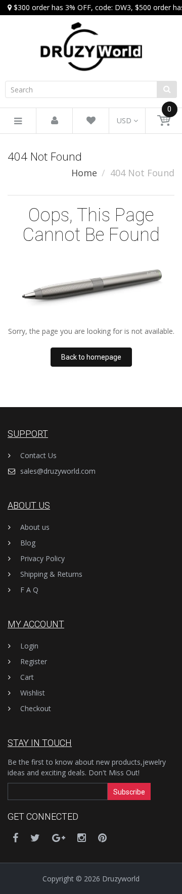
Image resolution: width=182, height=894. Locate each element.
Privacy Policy (42, 558)
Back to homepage (91, 357)
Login (29, 646)
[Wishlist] (91, 121)
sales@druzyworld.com (58, 471)
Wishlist (32, 693)
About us (35, 527)
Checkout (35, 708)
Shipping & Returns (51, 574)
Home (84, 173)
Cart (27, 677)
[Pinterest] (102, 838)
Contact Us (38, 455)
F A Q (29, 589)
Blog (27, 543)
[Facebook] (15, 838)
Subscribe (129, 792)
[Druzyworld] (91, 36)
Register (33, 661)
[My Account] (54, 121)
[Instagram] (81, 838)
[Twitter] (35, 838)
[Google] (58, 838)
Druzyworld (121, 878)
